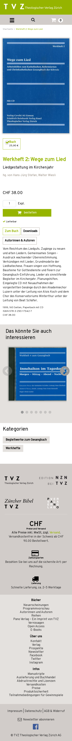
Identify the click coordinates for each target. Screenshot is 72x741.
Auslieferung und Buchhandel (36, 677)
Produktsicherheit (36, 692)
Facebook (36, 655)
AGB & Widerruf (54, 711)
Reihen (36, 616)
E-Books (36, 630)
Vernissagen (36, 623)
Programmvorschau (36, 609)
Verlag (36, 645)
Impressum (14, 711)
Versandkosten (36, 685)
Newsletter (36, 652)
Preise (36, 688)
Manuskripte (36, 674)
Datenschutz (33, 711)
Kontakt (36, 641)
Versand (54, 533)
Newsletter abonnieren (38, 720)
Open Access (36, 626)
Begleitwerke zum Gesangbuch (26, 440)
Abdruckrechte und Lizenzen (36, 681)
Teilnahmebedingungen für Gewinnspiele (36, 695)
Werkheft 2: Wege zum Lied (29, 29)
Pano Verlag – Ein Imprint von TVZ (36, 619)
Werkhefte (13, 448)
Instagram (36, 663)
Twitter (36, 659)
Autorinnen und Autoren (36, 612)
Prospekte (36, 648)
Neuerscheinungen (36, 605)
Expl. (21, 204)
